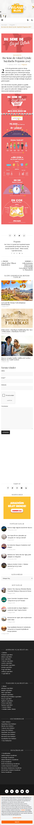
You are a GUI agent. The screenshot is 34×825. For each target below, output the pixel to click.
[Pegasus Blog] (17, 9)
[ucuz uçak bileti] (17, 508)
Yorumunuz (4, 406)
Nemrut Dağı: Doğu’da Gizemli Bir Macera (19, 527)
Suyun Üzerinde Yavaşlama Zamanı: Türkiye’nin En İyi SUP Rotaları (17, 599)
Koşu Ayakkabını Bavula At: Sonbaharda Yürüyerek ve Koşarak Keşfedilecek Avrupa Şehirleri (18, 629)
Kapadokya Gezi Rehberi (8, 724)
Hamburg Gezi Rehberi (8, 734)
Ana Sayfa (4, 25)
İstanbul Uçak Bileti (7, 655)
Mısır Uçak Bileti (6, 692)
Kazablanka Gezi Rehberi (8, 738)
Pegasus (24, 64)
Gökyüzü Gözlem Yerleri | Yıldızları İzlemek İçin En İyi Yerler (17, 565)
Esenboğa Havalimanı (7, 757)
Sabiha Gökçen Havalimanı (9, 755)
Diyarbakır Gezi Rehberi (8, 732)
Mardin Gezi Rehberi (7, 726)
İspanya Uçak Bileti (6, 705)
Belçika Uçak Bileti (6, 690)
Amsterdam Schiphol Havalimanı (10, 770)
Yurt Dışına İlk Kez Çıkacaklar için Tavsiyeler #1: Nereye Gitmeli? (16, 536)
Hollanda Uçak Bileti (7, 694)
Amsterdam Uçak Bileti (8, 665)
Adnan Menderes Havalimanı (9, 759)
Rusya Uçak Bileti (6, 699)
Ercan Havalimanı (6, 762)
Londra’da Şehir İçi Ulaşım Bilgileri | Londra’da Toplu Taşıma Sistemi (17, 609)
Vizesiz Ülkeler (6, 707)
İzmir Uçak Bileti (6, 659)
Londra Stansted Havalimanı (9, 766)
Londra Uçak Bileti (6, 663)
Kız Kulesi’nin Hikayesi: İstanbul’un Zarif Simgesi (19, 546)
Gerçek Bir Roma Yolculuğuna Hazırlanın (13, 303)
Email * (3, 378)
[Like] (10, 235)
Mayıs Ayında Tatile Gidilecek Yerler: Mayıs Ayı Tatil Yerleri (16, 359)
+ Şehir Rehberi (5, 722)
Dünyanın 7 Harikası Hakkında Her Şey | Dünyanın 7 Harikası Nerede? (17, 330)
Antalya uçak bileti (6, 667)
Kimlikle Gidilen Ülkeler (9, 709)
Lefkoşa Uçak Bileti (6, 671)
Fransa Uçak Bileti (6, 703)
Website (3, 385)
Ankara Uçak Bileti (6, 657)
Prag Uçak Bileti (6, 669)
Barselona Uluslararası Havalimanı (11, 768)
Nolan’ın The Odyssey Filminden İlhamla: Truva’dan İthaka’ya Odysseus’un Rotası (19, 590)
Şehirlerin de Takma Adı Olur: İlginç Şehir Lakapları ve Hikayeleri (19, 556)
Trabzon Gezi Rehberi (7, 728)
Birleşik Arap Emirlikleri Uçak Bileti (11, 696)
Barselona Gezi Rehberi (8, 736)
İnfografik (12, 25)
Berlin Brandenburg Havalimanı (10, 764)
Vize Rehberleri (7, 740)
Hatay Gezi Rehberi (7, 730)
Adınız (3, 371)
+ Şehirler (4, 652)
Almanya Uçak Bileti (7, 688)
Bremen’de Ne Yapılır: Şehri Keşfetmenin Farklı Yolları (19, 618)
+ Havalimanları (5, 753)
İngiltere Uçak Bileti (7, 701)
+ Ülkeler (4, 686)
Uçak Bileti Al (6, 673)
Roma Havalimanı (6, 772)
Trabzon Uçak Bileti (7, 661)
